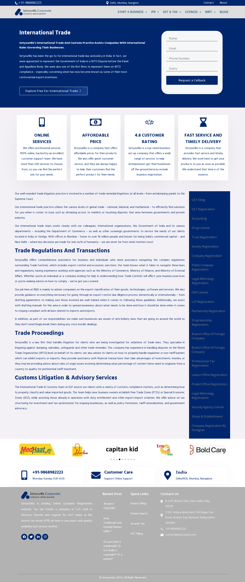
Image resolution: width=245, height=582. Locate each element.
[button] (53, 91)
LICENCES (191, 12)
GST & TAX (170, 12)
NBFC (208, 12)
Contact (209, 3)
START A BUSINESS (130, 12)
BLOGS (224, 12)
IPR (153, 12)
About (223, 3)
